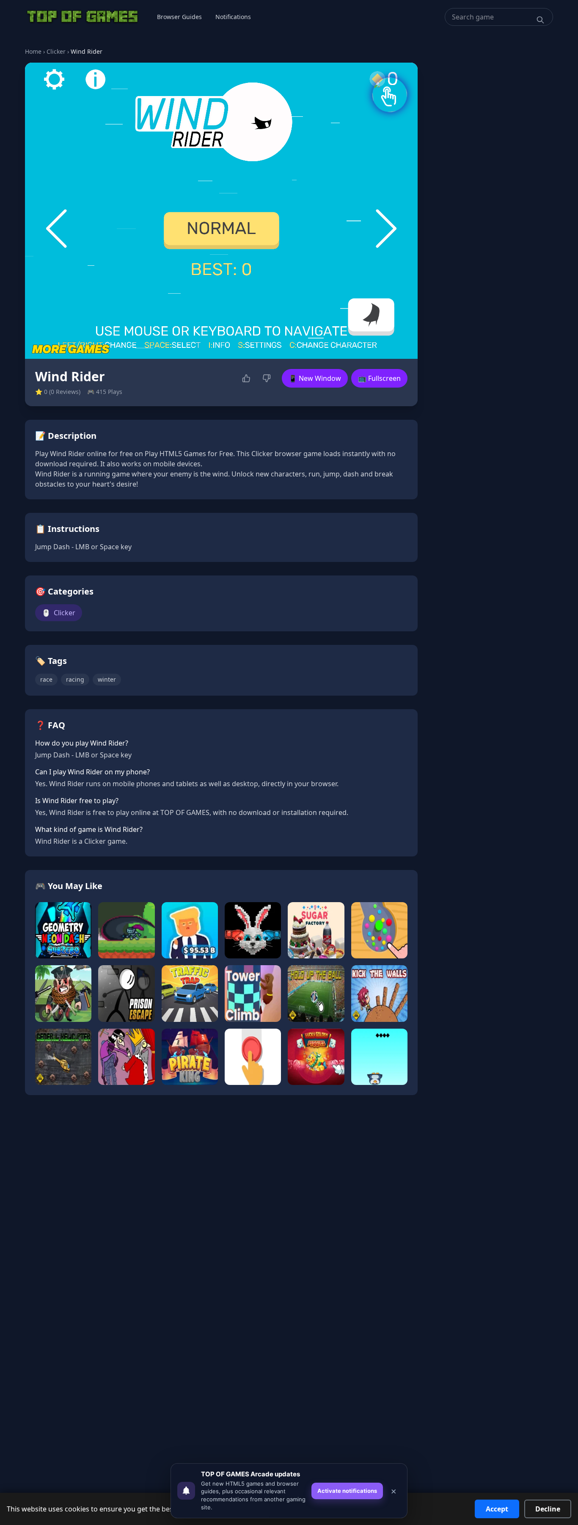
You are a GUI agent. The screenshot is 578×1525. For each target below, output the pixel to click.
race (46, 679)
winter (107, 679)
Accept (497, 1509)
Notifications (233, 17)
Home (33, 51)
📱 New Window (315, 378)
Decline (547, 1509)
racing (75, 679)
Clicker (56, 51)
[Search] (540, 20)
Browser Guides (179, 17)
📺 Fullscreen (379, 378)
